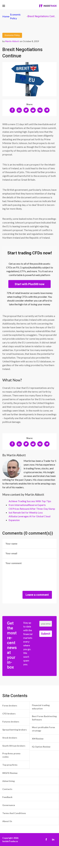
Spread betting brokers (14, 729)
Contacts (7, 789)
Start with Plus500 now (29, 284)
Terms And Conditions (14, 813)
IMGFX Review (9, 773)
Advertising (8, 781)
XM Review (37, 738)
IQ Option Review (41, 746)
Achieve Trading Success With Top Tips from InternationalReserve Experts (30, 503)
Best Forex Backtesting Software (44, 718)
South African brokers (13, 745)
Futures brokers (10, 721)
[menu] (3, 6)
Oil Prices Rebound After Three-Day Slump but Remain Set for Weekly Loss (32, 510)
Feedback (7, 797)
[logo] (48, 6)
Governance (8, 805)
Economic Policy (12, 35)
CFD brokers (9, 713)
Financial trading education (41, 707)
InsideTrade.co (10, 841)
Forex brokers (9, 705)
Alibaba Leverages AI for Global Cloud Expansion (29, 518)
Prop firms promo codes (11, 755)
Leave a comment (37, 594)
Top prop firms (9, 764)
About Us (7, 821)
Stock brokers (9, 737)
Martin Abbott (12, 41)
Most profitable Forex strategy (43, 729)
